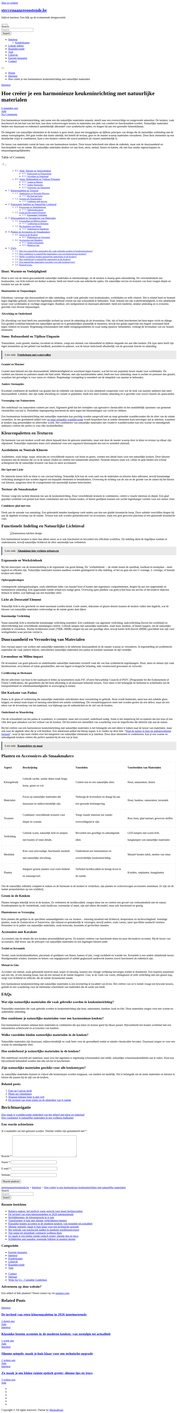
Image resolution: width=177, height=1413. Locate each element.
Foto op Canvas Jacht (20, 1090)
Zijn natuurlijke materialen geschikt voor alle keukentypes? (47, 262)
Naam (5, 1162)
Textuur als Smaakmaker (30, 198)
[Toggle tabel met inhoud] (4, 165)
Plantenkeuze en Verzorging (38, 237)
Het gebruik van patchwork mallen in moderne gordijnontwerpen (43, 1229)
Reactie (6, 1156)
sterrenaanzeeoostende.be (24, 10)
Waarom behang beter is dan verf (26, 1096)
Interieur (12, 39)
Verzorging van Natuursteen (38, 187)
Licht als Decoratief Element (32, 212)
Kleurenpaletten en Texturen (24, 190)
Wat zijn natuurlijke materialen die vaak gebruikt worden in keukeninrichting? (56, 251)
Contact (12, 61)
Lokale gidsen (16, 45)
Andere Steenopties (35, 185)
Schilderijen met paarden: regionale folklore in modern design (41, 1239)
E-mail (6, 1168)
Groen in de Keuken (28, 234)
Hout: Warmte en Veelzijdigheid (35, 171)
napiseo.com (62, 1293)
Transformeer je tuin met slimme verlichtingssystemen (37, 1220)
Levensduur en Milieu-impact (33, 221)
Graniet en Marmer (35, 182)
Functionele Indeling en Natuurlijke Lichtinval (33, 204)
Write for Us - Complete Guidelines (27, 1279)
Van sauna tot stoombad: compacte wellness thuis (35, 1232)
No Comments (9, 114)
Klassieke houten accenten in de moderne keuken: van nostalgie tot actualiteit (50, 1223)
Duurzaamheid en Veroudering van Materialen (33, 218)
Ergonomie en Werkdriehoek (32, 207)
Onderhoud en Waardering (38, 229)
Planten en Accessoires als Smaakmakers (30, 231)
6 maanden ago (9, 108)
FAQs (13, 248)
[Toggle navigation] (2, 24)
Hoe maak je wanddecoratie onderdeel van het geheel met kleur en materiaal (42, 1114)
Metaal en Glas (33, 245)
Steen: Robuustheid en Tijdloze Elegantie (40, 179)
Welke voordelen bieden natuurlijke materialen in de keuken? (48, 256)
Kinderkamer (22, 42)
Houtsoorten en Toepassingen (39, 173)
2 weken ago (8, 1360)
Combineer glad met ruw (37, 201)
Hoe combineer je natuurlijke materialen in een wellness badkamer (37, 1117)
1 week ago (7, 1340)
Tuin (10, 51)
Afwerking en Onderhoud (37, 176)
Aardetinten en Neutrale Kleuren (34, 193)
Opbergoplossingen (35, 210)
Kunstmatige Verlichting (37, 215)
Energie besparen (17, 58)
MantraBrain (56, 1410)
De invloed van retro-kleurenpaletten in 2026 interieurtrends (40, 1214)
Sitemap (12, 1276)
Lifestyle (13, 55)
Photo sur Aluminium (20, 1093)
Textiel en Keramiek (35, 243)
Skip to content (9, 2)
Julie (3, 111)
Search (5, 26)
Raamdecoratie (16, 48)
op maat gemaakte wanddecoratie (65, 419)
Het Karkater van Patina (30, 226)
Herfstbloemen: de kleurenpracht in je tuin (31, 1217)
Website (5, 1174)
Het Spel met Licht (34, 196)
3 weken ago (8, 1379)
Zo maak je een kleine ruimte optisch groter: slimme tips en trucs (43, 1236)
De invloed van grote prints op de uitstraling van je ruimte (39, 1100)
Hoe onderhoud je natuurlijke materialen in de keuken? (45, 259)
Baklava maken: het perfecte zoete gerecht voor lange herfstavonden (45, 1211)
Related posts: (25, 264)
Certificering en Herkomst (37, 224)
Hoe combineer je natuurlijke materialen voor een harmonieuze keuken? (53, 253)
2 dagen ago (8, 1321)
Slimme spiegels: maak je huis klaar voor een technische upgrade (43, 1226)
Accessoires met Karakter (31, 240)
